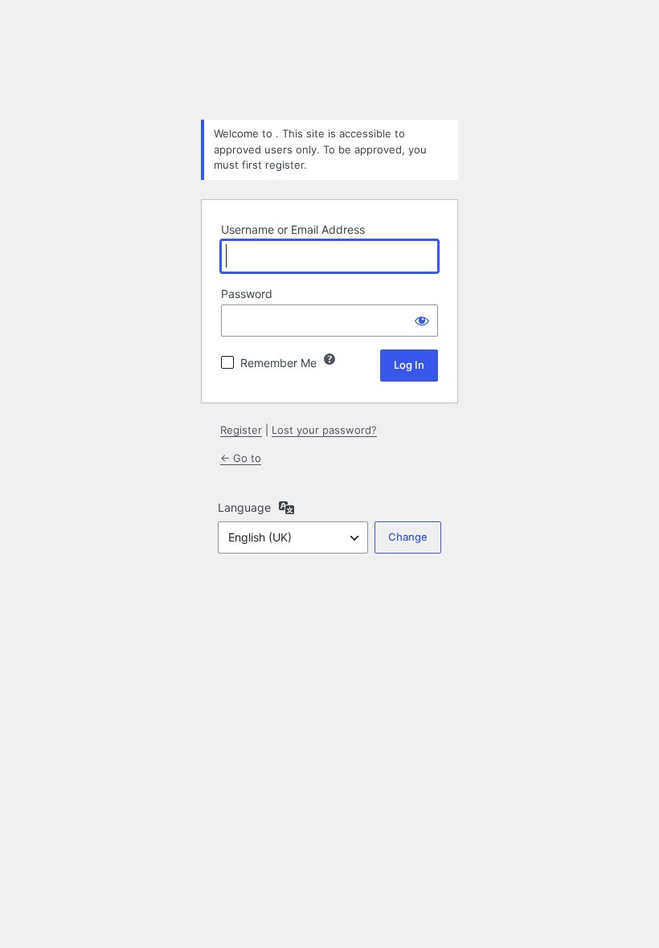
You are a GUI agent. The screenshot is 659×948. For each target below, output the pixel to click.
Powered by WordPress (329, 66)
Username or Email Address (293, 229)
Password (246, 293)
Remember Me (278, 363)
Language (244, 507)
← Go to (240, 458)
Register (241, 429)
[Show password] (422, 320)
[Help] (329, 359)
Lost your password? (324, 429)
